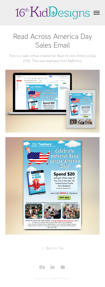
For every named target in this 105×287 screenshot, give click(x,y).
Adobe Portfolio (60, 278)
